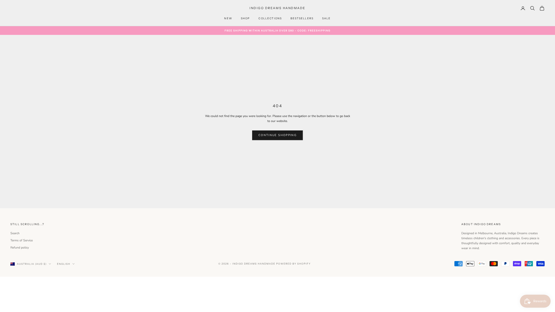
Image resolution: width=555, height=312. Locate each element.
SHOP (245, 18)
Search (15, 233)
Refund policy (19, 247)
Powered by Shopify (293, 263)
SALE (326, 18)
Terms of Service (21, 240)
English (63, 263)
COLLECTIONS (270, 18)
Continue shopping (277, 135)
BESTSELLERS (302, 18)
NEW (228, 18)
